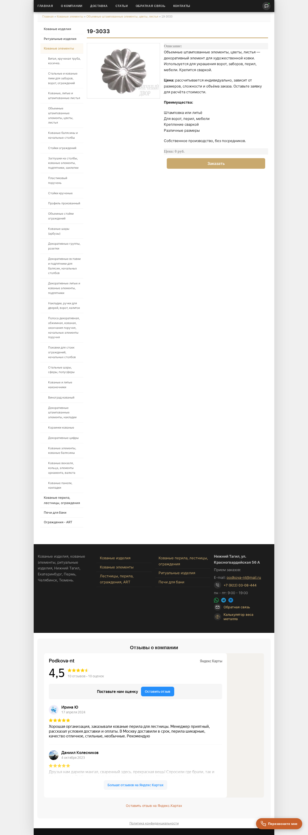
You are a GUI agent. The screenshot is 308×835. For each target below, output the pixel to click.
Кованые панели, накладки (60, 485)
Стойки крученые (60, 193)
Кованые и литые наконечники (60, 384)
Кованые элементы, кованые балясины (62, 450)
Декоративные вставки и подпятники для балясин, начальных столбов (64, 266)
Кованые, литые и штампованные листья (64, 95)
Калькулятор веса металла (238, 616)
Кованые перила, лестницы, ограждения (62, 500)
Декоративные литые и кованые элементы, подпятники (64, 288)
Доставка (99, 6)
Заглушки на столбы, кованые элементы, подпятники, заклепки (63, 163)
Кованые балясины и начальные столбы (63, 135)
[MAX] (230, 600)
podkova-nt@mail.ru (244, 577)
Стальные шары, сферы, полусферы (61, 370)
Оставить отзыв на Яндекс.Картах (154, 806)
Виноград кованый (61, 397)
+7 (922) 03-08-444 (240, 585)
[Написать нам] (266, 6)
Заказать (216, 163)
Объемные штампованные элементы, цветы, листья (122, 16)
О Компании (72, 6)
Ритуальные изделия (60, 39)
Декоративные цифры (63, 438)
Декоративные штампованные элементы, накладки (62, 412)
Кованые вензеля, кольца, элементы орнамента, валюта (61, 467)
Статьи (122, 6)
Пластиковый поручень (57, 180)
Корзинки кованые (61, 427)
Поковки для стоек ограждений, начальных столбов (62, 352)
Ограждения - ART (58, 522)
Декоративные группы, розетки (64, 246)
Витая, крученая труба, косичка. (64, 61)
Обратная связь (151, 6)
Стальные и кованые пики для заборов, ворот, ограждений (62, 78)
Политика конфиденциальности (154, 823)
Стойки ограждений (62, 148)
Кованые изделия (57, 29)
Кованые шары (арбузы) (58, 231)
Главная (45, 6)
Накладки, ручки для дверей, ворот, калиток (64, 305)
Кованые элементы (70, 16)
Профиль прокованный (64, 203)
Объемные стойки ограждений (61, 216)
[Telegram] (223, 600)
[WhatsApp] (216, 600)
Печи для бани (55, 512)
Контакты (182, 6)
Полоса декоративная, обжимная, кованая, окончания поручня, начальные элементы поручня (64, 327)
